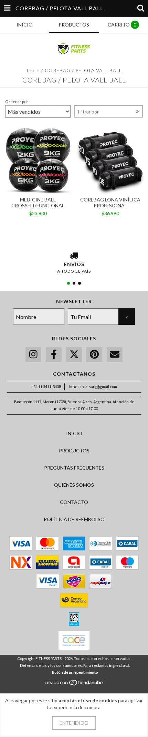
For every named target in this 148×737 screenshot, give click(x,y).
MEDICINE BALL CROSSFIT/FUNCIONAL (37, 202)
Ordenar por (16, 101)
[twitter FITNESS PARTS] (74, 354)
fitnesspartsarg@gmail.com (93, 386)
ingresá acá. (119, 665)
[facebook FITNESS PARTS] (54, 354)
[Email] (115, 354)
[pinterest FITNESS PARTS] (94, 354)
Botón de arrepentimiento (75, 672)
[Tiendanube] (74, 684)
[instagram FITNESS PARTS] (33, 354)
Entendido (74, 723)
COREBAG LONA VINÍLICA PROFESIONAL (110, 202)
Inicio (33, 70)
